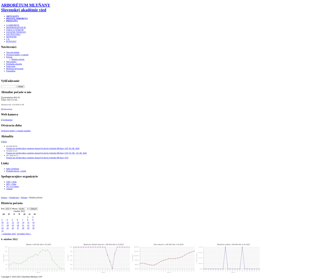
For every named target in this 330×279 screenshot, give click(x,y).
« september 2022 (8, 234)
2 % (7, 39)
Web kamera (11, 62)
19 (13, 225)
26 (13, 228)
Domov (4, 197)
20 (18, 225)
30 (33, 228)
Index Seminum (12, 169)
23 (33, 225)
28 (23, 228)
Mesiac (15, 209)
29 (28, 228)
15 (28, 222)
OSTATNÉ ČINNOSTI (16, 32)
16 (33, 222)
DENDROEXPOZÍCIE (16, 27)
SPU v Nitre (11, 184)
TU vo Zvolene (12, 186)
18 (8, 225)
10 (2, 222)
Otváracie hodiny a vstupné (17, 55)
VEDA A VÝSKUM (14, 30)
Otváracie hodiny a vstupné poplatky (16, 131)
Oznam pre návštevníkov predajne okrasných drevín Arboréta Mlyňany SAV (37, 158)
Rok (3, 209)
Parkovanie (10, 66)
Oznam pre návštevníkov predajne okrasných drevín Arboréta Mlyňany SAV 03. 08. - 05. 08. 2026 (46, 153)
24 (2, 228)
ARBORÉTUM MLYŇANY (25, 7)
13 (18, 222)
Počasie (9, 57)
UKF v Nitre (11, 182)
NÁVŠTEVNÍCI (13, 34)
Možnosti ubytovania (14, 69)
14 (23, 222)
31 (2, 231)
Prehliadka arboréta (14, 64)
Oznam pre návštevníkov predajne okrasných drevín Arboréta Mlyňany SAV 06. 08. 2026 (42, 148)
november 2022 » (24, 234)
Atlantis (9, 189)
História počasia (17, 59)
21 (23, 225)
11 (8, 222)
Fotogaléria (10, 71)
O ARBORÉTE (12, 25)
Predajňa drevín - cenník (16, 171)
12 (13, 222)
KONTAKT (11, 41)
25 (8, 228)
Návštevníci (14, 197)
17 (2, 225)
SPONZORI (11, 37)
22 (28, 225)
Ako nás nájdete (12, 52)
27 (18, 228)
